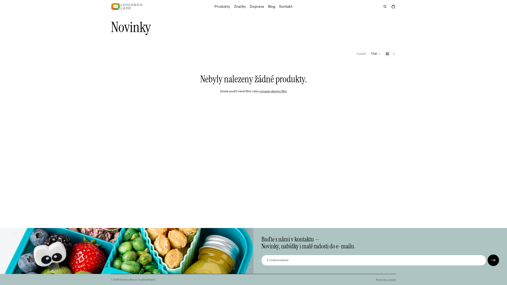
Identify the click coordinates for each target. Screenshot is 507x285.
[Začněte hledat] (385, 6)
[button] (376, 53)
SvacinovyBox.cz (128, 279)
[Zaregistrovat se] (493, 260)
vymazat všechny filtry (273, 91)
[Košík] (393, 6)
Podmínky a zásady (386, 279)
